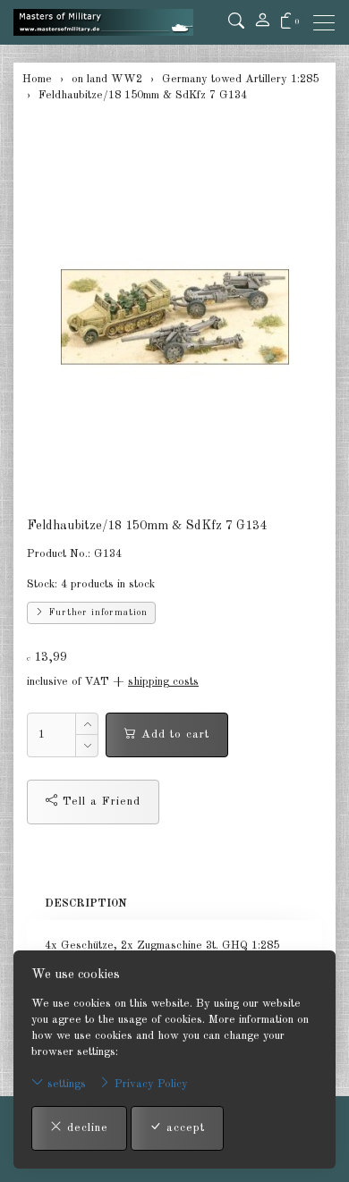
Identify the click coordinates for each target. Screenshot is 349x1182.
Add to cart (173, 734)
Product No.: (58, 554)
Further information (96, 612)
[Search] (236, 22)
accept (183, 1128)
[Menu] (328, 22)
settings (65, 1084)
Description (86, 903)
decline (85, 1128)
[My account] (262, 22)
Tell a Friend (99, 801)
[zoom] (174, 316)
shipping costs (163, 682)
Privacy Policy (149, 1084)
